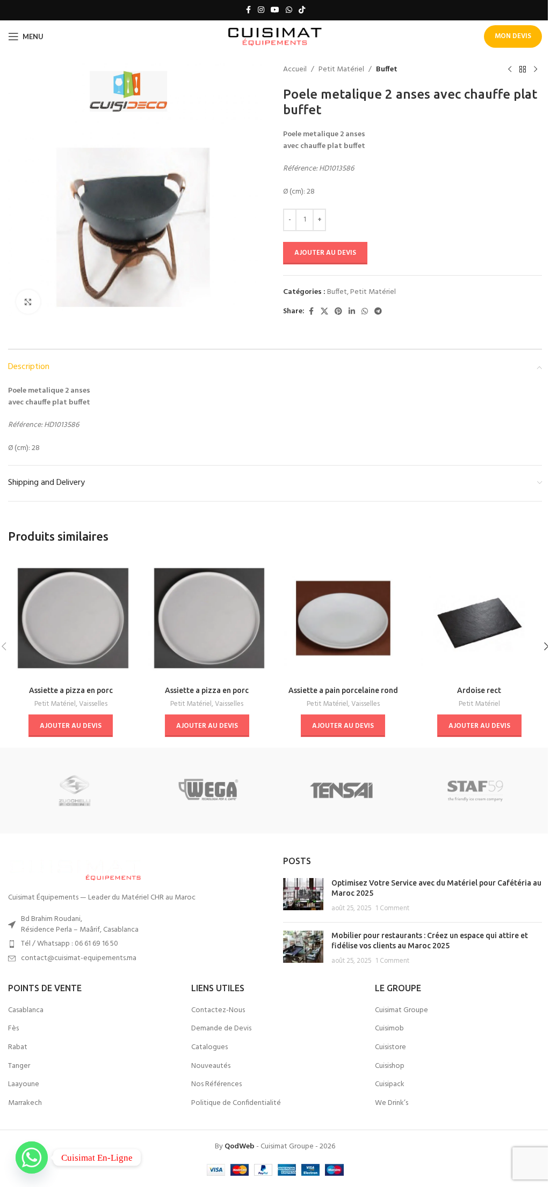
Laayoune (23, 1084)
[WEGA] (208, 791)
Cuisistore (390, 1047)
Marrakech (25, 1103)
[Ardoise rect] (479, 618)
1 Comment (392, 908)
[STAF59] (474, 791)
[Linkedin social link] (351, 312)
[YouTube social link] (275, 10)
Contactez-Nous (218, 1010)
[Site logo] (275, 37)
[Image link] (75, 868)
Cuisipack (389, 1084)
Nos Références (216, 1084)
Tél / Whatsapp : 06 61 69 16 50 (69, 944)
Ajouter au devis (325, 253)
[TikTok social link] (301, 10)
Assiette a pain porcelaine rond (343, 690)
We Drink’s (391, 1103)
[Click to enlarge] (28, 302)
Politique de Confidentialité (236, 1103)
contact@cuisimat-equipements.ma (78, 958)
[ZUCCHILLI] (74, 791)
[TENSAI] (341, 791)
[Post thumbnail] (303, 896)
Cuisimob (389, 1028)
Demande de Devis (221, 1028)
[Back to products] (522, 69)
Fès (13, 1028)
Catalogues (209, 1047)
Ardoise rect (479, 690)
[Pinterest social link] (338, 312)
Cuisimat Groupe (401, 1010)
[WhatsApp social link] (289, 10)
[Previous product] (509, 69)
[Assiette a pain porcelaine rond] (343, 618)
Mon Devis (513, 36)
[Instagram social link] (261, 10)
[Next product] (535, 69)
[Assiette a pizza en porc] (71, 618)
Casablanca (26, 1010)
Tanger (19, 1066)
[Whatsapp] (32, 1157)
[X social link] (324, 312)
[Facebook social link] (248, 10)
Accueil (295, 70)
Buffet (386, 70)
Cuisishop (389, 1066)
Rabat (17, 1047)
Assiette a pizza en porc (71, 690)
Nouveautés (210, 1066)
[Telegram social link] (378, 312)
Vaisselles (93, 704)
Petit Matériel (341, 70)
